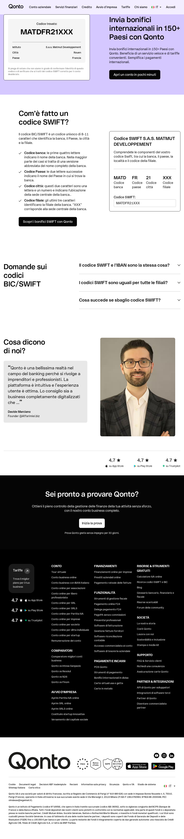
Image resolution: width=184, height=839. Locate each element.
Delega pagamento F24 (107, 609)
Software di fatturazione (108, 625)
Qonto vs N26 (59, 676)
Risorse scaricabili (147, 602)
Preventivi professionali (107, 620)
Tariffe (18, 570)
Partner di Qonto (147, 698)
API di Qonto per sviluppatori (153, 687)
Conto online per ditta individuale (70, 629)
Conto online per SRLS (64, 608)
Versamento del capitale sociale (69, 719)
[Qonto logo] (16, 6)
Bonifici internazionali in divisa (111, 677)
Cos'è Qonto (144, 628)
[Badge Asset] (156, 755)
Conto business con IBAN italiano (70, 582)
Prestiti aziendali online (107, 577)
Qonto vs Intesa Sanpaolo (66, 665)
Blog (139, 587)
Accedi (170, 7)
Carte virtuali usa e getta (108, 683)
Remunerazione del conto (66, 640)
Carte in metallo (103, 688)
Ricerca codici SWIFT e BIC (152, 582)
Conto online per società (65, 624)
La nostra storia (146, 623)
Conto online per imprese (65, 619)
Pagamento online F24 (107, 604)
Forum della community (150, 607)
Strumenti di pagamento (108, 672)
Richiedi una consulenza (151, 666)
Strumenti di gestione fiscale (110, 598)
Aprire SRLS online (62, 708)
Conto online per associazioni (68, 588)
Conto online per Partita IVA (67, 613)
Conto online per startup (65, 635)
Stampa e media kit (148, 645)
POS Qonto (100, 667)
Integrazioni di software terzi (153, 692)
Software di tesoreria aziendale (112, 651)
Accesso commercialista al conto (113, 645)
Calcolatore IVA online (149, 576)
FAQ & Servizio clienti (149, 660)
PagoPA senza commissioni (110, 614)
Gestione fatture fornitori (109, 631)
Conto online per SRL (63, 602)
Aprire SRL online (61, 703)
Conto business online (64, 577)
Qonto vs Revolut (61, 671)
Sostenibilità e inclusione (151, 639)
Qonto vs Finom (60, 682)
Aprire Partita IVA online (65, 697)
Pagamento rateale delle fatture (112, 582)
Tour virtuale (58, 572)
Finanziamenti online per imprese (113, 572)
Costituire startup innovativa (68, 714)
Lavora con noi (145, 634)
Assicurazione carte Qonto (152, 671)
